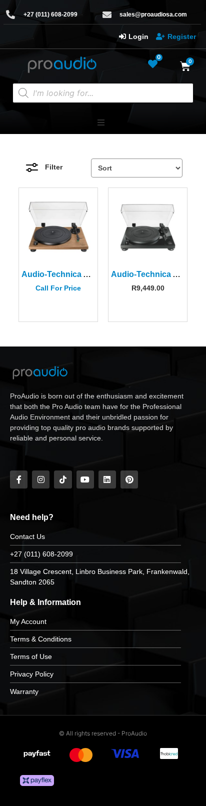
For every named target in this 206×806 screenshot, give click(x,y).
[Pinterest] (129, 479)
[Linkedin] (107, 479)
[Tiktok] (63, 479)
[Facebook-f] (19, 479)
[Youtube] (85, 479)
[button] (101, 123)
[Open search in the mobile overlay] (103, 93)
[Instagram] (41, 479)
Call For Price (58, 288)
